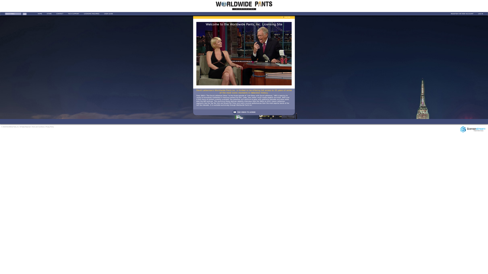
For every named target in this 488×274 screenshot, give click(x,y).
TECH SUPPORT (73, 13)
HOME (40, 13)
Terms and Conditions (38, 126)
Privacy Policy (50, 126)
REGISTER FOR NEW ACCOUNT (462, 13)
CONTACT (59, 13)
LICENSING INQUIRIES (91, 13)
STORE (49, 13)
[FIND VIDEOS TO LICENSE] (244, 114)
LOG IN (480, 13)
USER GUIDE (108, 13)
